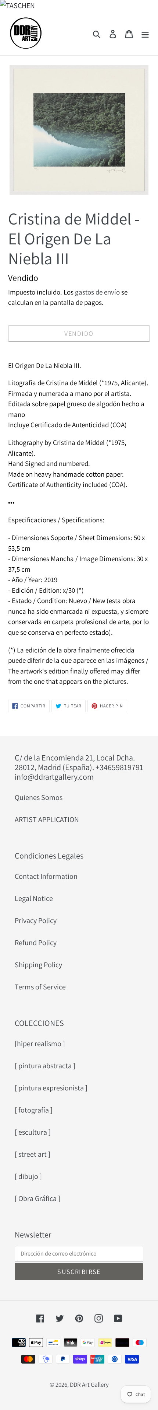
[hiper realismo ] (40, 1043)
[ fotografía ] (34, 1110)
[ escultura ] (33, 1132)
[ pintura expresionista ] (51, 1088)
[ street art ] (32, 1154)
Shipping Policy (38, 964)
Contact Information (46, 876)
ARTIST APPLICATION (47, 819)
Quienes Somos (38, 797)
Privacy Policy (36, 920)
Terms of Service (40, 987)
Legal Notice (34, 898)
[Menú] (145, 33)
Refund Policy (36, 942)
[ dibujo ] (28, 1176)
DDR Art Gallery (89, 1385)
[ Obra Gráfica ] (37, 1198)
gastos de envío (97, 292)
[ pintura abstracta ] (45, 1065)
